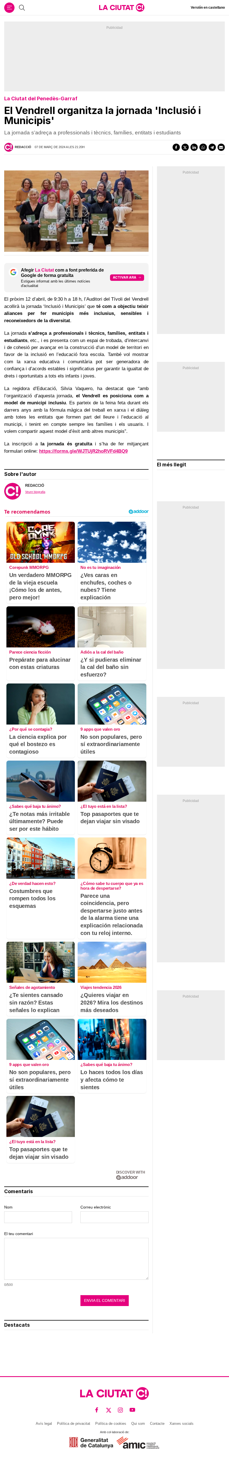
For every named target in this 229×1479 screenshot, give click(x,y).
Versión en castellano (208, 8)
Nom (8, 1207)
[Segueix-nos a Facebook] (96, 1410)
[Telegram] (212, 147)
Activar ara (124, 277)
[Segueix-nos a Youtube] (132, 1410)
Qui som (138, 1423)
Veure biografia (35, 491)
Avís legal (44, 1423)
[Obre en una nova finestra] (91, 1442)
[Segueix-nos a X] (108, 1410)
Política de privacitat (73, 1423)
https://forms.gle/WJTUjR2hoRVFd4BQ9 (83, 451)
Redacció (23, 147)
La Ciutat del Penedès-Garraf (40, 98)
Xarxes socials (182, 1423)
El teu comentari (18, 1233)
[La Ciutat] (121, 7)
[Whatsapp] (203, 147)
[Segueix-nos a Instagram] (120, 1410)
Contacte (157, 1423)
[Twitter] (185, 147)
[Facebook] (176, 147)
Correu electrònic (95, 1207)
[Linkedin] (194, 147)
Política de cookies (110, 1423)
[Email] (221, 147)
